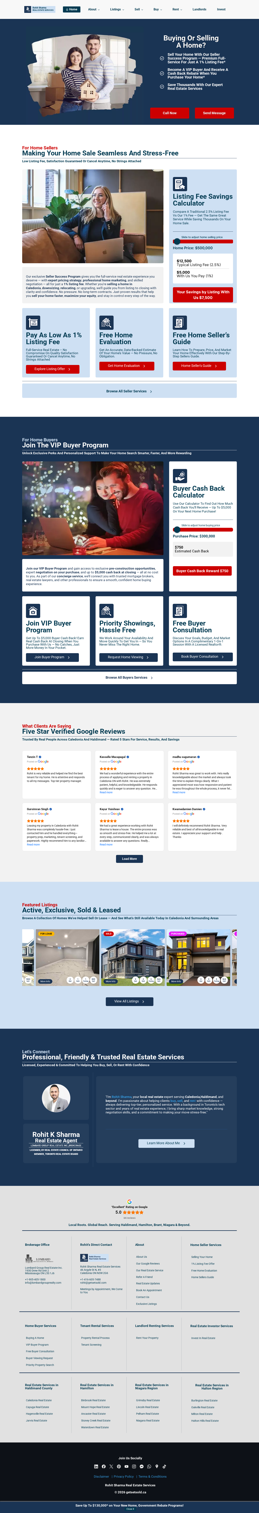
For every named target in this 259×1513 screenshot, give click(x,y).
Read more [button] (106, 792)
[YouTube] (126, 1466)
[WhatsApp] (149, 1466)
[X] (111, 1466)
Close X (130, 1509)
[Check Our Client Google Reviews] (56, 1085)
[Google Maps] (157, 1466)
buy (173, 1101)
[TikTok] (164, 1466)
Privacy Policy (124, 1476)
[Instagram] (134, 1466)
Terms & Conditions (152, 1476)
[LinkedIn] (96, 1466)
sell (180, 1101)
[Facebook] (104, 1466)
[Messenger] (141, 1466)
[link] (92, 171)
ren (192, 1101)
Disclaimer (101, 1476)
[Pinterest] (119, 1466)
